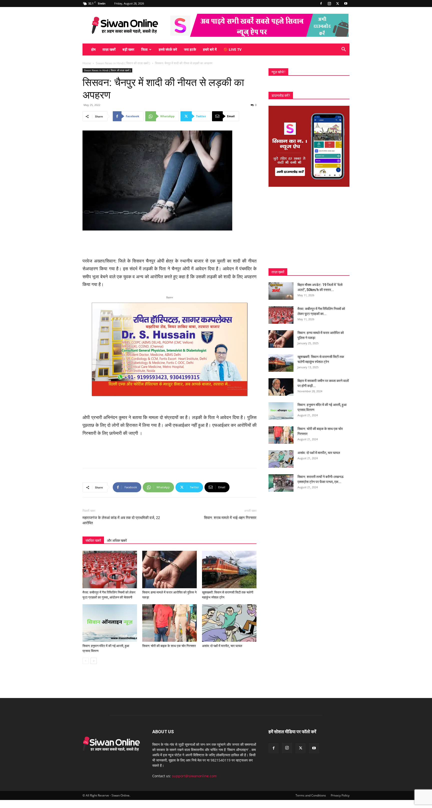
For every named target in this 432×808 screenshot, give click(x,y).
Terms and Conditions (311, 795)
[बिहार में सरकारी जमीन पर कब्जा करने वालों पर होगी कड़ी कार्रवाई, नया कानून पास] (281, 387)
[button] (344, 50)
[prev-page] (85, 661)
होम (93, 49)
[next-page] (93, 661)
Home (86, 63)
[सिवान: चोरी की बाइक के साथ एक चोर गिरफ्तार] (169, 623)
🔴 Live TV (233, 49)
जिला (144, 49)
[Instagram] (329, 3)
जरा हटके (190, 49)
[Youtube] (346, 3)
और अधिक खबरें (117, 540)
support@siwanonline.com (194, 776)
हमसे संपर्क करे (168, 49)
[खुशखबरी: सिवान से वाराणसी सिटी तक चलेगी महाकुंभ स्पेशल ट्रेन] (229, 569)
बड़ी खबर (128, 49)
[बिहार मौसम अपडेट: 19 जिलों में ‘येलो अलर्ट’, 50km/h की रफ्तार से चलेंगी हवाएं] (281, 291)
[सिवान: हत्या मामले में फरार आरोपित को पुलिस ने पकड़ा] (169, 569)
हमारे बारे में (209, 49)
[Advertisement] (169, 244)
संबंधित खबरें (93, 540)
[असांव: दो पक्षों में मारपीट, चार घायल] (229, 623)
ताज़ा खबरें (109, 49)
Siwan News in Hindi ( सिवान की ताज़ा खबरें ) (123, 63)
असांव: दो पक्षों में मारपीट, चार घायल (222, 646)
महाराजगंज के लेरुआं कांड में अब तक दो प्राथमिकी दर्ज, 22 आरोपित (121, 520)
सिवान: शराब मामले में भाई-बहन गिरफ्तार (230, 518)
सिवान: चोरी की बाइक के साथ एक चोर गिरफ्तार (169, 646)
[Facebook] (321, 3)
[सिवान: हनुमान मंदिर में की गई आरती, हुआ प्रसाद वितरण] (109, 623)
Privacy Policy (340, 795)
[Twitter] (337, 3)
